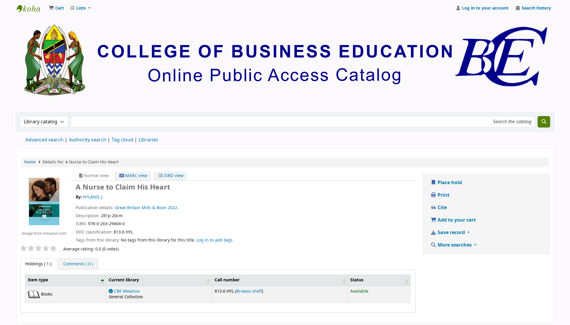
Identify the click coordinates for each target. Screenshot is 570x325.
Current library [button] (124, 280)
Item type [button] (38, 280)
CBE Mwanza (126, 291)
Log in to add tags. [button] (215, 240)
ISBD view (173, 176)
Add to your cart (456, 220)
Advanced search (44, 139)
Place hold (449, 182)
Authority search (87, 139)
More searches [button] (454, 245)
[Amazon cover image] (44, 201)
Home (30, 162)
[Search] (544, 121)
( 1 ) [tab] (38, 264)
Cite (441, 207)
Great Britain (127, 208)
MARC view (135, 176)
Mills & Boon (154, 208)
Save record (451, 232)
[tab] (78, 264)
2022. (173, 208)
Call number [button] (227, 280)
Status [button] (356, 280)
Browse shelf (249, 291)
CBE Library (31, 8)
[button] (56, 8)
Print (442, 195)
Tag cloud (122, 139)
